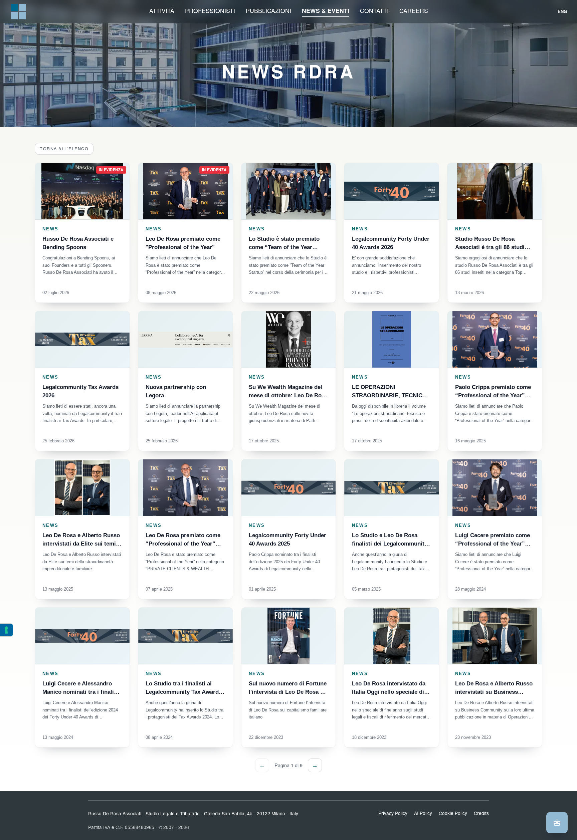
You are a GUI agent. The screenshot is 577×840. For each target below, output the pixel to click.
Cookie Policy (453, 813)
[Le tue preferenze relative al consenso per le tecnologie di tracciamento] (6, 630)
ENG (562, 11)
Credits (481, 813)
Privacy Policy (392, 813)
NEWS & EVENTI (325, 10)
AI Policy (423, 813)
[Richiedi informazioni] (557, 822)
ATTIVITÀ (161, 10)
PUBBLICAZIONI (268, 10)
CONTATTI (374, 10)
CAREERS (413, 10)
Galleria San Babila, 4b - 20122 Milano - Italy (251, 813)
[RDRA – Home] (18, 11)
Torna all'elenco (64, 149)
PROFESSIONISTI (210, 10)
